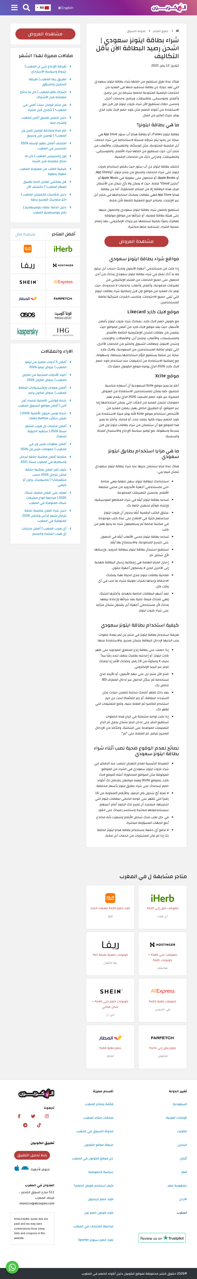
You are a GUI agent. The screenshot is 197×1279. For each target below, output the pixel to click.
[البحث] (26, 8)
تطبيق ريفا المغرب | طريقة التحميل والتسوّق (47, 82)
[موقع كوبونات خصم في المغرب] (177, 31)
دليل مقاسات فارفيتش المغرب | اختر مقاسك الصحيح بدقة (43, 197)
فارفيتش (162, 1056)
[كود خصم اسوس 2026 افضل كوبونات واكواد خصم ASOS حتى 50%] (27, 315)
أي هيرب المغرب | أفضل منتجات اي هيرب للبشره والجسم (44, 531)
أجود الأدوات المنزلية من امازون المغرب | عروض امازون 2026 (44, 377)
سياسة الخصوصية (100, 1172)
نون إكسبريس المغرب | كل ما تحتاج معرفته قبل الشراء (45, 158)
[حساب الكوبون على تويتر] (33, 1116)
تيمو (110, 916)
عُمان (183, 1158)
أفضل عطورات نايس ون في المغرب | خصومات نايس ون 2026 (43, 446)
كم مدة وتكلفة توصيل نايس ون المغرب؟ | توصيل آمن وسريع (43, 133)
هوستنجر (162, 968)
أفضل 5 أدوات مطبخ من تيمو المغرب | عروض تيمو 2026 (45, 364)
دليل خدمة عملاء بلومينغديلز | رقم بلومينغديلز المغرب (44, 210)
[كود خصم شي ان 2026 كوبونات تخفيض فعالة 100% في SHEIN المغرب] (110, 991)
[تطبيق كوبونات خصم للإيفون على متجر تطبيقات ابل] (16, 1169)
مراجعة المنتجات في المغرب (93, 1226)
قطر (184, 1172)
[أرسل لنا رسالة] (12, 1267)
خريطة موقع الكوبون (98, 1145)
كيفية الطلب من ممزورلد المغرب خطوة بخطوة (42, 171)
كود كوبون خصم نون (98, 1213)
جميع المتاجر (161, 31)
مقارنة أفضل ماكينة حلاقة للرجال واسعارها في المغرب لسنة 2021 (42, 459)
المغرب (182, 1213)
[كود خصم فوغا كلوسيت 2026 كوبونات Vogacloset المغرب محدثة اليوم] (63, 315)
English (67, 8)
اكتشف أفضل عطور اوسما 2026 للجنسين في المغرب (43, 146)
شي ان (110, 1014)
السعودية (180, 1104)
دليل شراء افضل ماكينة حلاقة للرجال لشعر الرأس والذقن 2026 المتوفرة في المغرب (44, 516)
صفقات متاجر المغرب (98, 1118)
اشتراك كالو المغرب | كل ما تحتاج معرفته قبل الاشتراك (43, 94)
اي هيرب (162, 916)
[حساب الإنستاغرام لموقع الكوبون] (47, 1116)
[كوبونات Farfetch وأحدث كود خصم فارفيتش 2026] (162, 1038)
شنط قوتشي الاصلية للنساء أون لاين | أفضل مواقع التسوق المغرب (42, 403)
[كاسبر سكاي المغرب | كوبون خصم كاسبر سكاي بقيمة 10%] (27, 332)
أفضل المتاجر (63, 234)
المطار (110, 1056)
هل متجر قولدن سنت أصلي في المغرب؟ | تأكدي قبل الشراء (44, 107)
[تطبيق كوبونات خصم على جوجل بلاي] (25, 1169)
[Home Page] (169, 7)
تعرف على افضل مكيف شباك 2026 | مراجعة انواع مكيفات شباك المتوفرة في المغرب (45, 498)
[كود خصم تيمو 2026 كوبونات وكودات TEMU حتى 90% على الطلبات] (110, 898)
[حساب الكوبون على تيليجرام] (25, 1125)
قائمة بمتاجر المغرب (99, 1104)
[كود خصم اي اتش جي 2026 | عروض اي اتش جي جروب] (63, 332)
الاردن (183, 1199)
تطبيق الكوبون (42, 1143)
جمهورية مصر (177, 1185)
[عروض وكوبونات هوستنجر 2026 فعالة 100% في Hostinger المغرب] (162, 944)
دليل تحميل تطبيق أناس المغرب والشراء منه (43, 120)
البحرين (182, 1145)
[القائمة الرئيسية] (14, 8)
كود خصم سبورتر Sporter (95, 1240)
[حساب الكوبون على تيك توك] (39, 1125)
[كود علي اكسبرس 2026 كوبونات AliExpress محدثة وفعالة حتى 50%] (162, 991)
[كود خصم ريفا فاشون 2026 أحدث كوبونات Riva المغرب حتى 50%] (110, 944)
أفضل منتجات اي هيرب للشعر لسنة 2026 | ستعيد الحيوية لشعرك (45, 431)
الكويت (182, 1131)
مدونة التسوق (136, 31)
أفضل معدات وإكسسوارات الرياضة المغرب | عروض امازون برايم (42, 390)
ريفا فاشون (110, 962)
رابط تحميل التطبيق (32, 1155)
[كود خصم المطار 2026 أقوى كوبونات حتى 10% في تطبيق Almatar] (110, 1038)
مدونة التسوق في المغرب (94, 1131)
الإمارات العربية (176, 1118)
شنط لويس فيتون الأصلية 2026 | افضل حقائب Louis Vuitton (43, 416)
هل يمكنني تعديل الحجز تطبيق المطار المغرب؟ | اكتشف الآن (44, 184)
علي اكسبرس (163, 1009)
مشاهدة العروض (136, 241)
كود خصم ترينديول (100, 1199)
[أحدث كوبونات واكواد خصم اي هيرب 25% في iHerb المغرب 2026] (162, 898)
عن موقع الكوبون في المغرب (92, 1158)
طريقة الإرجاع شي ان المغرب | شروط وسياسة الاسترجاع (45, 69)
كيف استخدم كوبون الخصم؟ (93, 1185)
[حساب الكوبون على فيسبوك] (19, 1116)
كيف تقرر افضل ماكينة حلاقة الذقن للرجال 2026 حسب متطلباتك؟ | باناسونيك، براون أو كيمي (44, 477)
